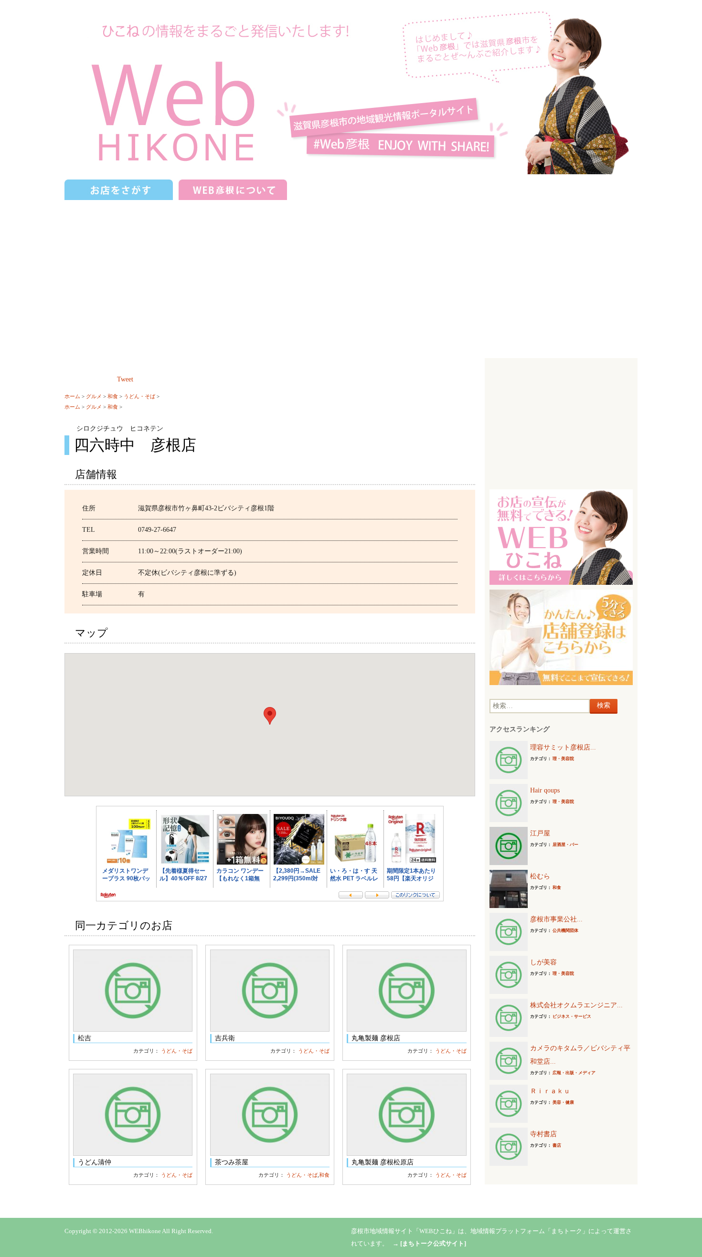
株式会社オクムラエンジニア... (576, 1005)
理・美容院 (563, 758)
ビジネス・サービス (572, 1016)
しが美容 (543, 962)
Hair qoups (545, 790)
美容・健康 (563, 1102)
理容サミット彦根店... (563, 747)
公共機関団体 (565, 930)
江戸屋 (540, 833)
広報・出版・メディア (574, 1072)
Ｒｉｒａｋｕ (550, 1091)
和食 (112, 396)
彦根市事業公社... (556, 919)
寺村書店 (543, 1134)
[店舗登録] (561, 636)
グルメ (94, 396)
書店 (557, 1145)
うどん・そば (139, 396)
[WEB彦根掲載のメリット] (561, 536)
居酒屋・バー (565, 844)
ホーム (72, 396)
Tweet (125, 379)
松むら (540, 876)
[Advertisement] (351, 274)
